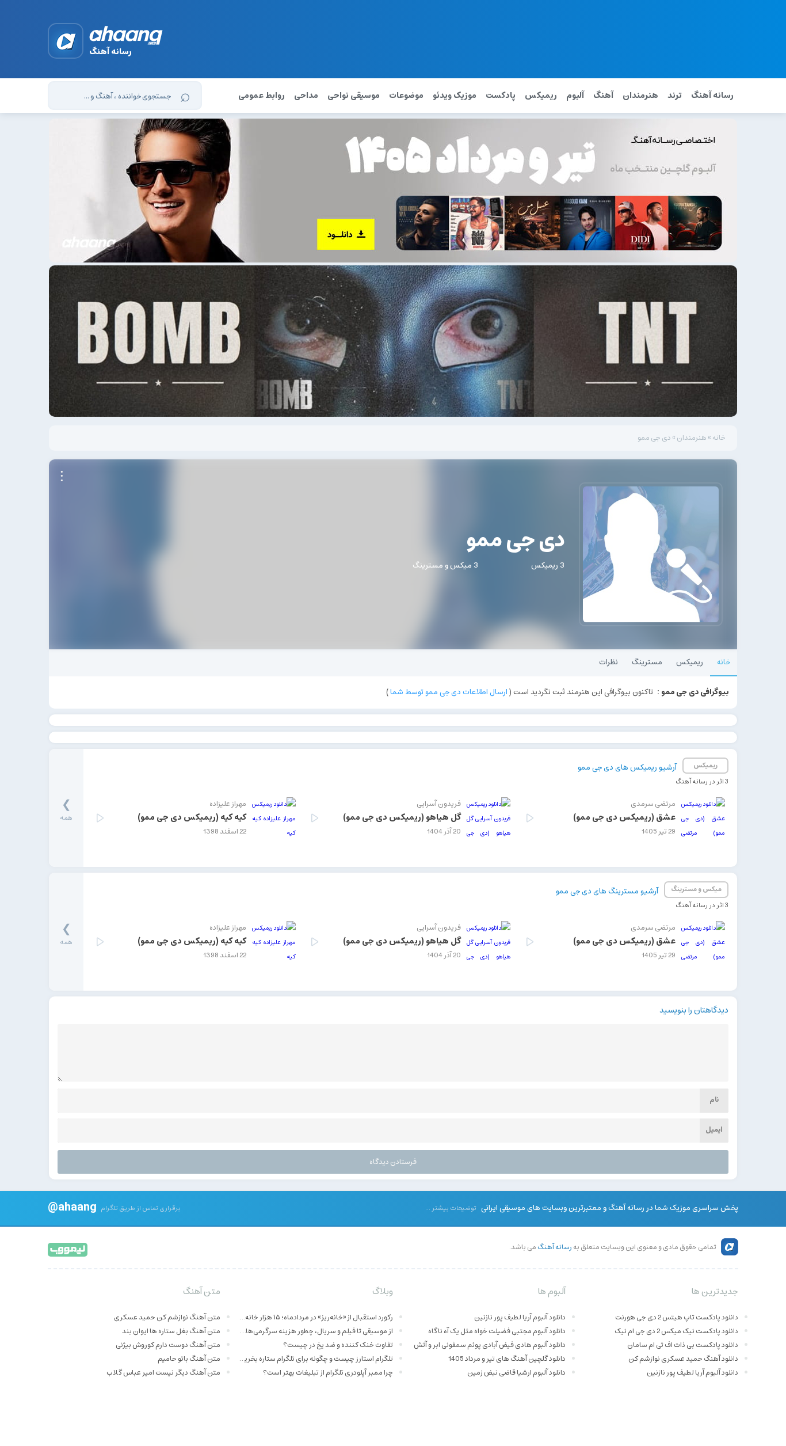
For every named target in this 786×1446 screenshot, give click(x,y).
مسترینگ (647, 662)
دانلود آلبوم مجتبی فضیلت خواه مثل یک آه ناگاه (497, 1331)
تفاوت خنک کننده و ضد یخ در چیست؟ (338, 1345)
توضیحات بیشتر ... (450, 1208)
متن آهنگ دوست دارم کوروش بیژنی (168, 1345)
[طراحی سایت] (68, 1249)
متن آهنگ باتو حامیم (189, 1359)
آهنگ (603, 95)
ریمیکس (541, 95)
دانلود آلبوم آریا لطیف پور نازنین (692, 1373)
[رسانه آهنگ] (126, 37)
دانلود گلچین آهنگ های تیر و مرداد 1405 (507, 1359)
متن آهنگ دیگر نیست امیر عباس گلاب (163, 1373)
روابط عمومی (261, 95)
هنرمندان (640, 95)
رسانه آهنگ (712, 95)
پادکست (501, 95)
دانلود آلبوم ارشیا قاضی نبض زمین (516, 1373)
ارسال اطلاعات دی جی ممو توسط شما (449, 692)
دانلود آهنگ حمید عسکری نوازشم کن (683, 1359)
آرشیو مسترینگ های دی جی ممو (607, 891)
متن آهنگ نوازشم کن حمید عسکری (167, 1317)
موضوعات (406, 95)
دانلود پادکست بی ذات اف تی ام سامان (682, 1345)
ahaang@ (72, 1206)
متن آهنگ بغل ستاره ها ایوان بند (171, 1331)
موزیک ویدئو (454, 95)
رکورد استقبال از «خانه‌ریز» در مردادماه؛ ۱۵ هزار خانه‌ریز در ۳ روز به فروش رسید (315, 1317)
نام (714, 1100)
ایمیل (714, 1130)
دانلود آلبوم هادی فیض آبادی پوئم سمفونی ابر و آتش (490, 1345)
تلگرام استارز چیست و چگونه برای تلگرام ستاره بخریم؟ (315, 1359)
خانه (719, 438)
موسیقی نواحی (353, 95)
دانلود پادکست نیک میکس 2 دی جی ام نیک (676, 1331)
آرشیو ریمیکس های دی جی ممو (627, 767)
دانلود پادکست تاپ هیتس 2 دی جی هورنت (676, 1317)
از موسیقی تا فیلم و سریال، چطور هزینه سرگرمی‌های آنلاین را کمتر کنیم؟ (315, 1331)
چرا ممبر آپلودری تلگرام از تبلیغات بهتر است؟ (328, 1373)
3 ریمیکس (547, 565)
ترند (674, 95)
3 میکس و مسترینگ (445, 565)
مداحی (306, 95)
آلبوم (575, 95)
